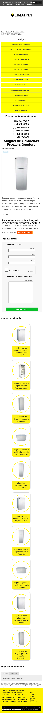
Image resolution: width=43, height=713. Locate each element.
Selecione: (6, 673)
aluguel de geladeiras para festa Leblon (21, 485)
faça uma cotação (24, 232)
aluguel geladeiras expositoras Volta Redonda (21, 551)
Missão (32, 696)
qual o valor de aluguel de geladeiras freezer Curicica (21, 619)
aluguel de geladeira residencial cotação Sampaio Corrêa (21, 452)
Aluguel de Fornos (21, 69)
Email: (33, 254)
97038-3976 (8, 4)
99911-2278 (19, 4)
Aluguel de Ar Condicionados (21, 49)
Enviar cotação (21, 309)
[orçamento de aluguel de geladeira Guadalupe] (21, 404)
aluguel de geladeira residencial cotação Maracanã (21, 585)
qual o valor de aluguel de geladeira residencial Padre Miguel (21, 351)
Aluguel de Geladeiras (21, 80)
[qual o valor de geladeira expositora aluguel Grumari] (21, 503)
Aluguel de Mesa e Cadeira (21, 90)
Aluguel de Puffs (21, 100)
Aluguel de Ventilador (21, 105)
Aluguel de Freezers (21, 75)
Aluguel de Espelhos (21, 59)
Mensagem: (29, 280)
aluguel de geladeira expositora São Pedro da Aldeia (21, 385)
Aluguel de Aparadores (21, 44)
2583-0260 (8, 2)
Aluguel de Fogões (21, 64)
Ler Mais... (5, 214)
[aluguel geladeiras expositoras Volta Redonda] (21, 536)
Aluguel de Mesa (21, 85)
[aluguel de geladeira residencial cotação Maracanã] (21, 570)
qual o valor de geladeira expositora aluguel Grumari (21, 518)
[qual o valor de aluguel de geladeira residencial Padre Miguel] (21, 335)
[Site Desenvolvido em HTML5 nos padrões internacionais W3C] (16, 709)
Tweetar (5, 152)
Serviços (21, 39)
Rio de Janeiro (15, 673)
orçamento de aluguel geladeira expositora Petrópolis (21, 654)
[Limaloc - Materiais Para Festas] (21, 11)
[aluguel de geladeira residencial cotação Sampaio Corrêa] (21, 437)
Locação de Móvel (21, 110)
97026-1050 (30, 4)
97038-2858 (29, 2)
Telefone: (32, 261)
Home (31, 692)
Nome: (32, 248)
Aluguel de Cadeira (21, 54)
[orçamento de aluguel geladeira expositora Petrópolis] (21, 638)
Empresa (32, 694)
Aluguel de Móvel (21, 95)
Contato (32, 700)
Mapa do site (34, 702)
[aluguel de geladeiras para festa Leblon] (21, 470)
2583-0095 (18, 2)
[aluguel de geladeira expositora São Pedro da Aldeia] (21, 370)
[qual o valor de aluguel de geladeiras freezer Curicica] (21, 603)
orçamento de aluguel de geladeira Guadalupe (21, 419)
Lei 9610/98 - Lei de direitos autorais (17, 687)
